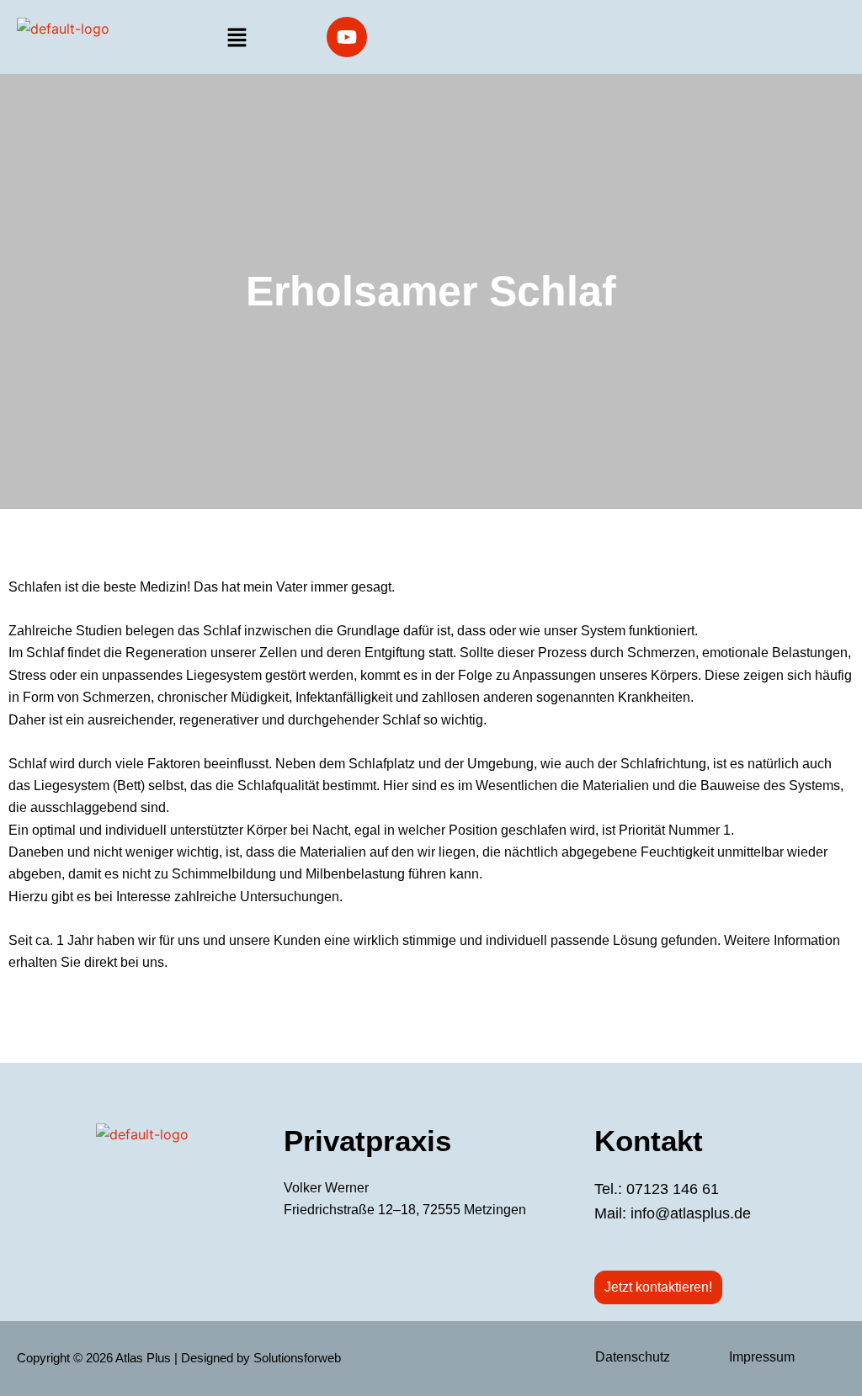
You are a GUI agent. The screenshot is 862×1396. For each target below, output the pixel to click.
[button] (237, 37)
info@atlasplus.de (691, 1213)
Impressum (762, 1357)
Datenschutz (632, 1357)
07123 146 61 (672, 1189)
